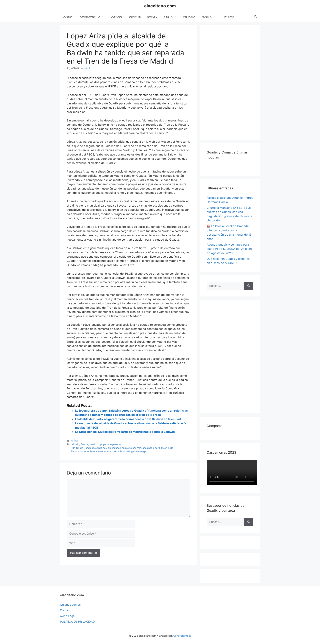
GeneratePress (182, 635)
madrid (94, 444)
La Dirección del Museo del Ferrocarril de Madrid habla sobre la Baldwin (125, 431)
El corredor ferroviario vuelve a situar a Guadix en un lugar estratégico (109, 451)
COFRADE (116, 16)
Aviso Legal (67, 616)
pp (100, 444)
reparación (116, 444)
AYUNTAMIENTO (90, 16)
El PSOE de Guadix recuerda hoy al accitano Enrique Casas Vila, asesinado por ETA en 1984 (121, 447)
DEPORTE (135, 16)
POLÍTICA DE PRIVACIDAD (77, 621)
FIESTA (168, 16)
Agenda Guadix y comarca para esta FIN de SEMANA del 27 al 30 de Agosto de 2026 (229, 249)
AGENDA (68, 16)
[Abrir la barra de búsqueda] (255, 17)
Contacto (66, 610)
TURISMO (228, 16)
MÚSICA (207, 16)
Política (74, 440)
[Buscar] (248, 286)
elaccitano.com (160, 5)
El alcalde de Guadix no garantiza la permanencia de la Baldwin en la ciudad (128, 419)
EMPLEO (152, 16)
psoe (106, 444)
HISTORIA (189, 16)
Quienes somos (70, 604)
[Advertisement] (232, 82)
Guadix (84, 444)
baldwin (74, 444)
